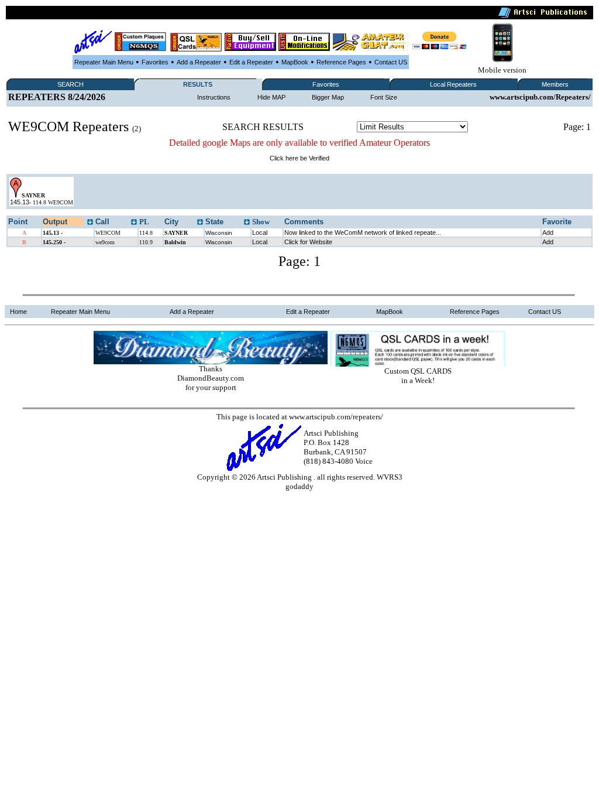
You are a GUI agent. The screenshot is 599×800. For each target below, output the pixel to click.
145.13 (19, 202)
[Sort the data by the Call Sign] (134, 222)
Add (547, 232)
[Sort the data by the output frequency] (90, 222)
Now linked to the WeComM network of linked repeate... (362, 232)
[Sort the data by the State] (247, 222)
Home (18, 311)
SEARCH (70, 84)
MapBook (294, 62)
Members (555, 84)
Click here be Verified (299, 158)
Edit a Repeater (251, 62)
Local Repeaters (453, 84)
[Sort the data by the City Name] (200, 222)
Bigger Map (328, 97)
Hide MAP (271, 97)
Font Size (383, 97)
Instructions (213, 97)
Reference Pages (341, 62)
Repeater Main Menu (103, 62)
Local (259, 232)
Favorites (155, 62)
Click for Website (308, 241)
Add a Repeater (199, 62)
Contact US (390, 62)
